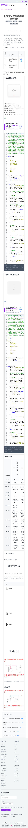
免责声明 (16, 773)
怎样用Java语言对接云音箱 (11, 731)
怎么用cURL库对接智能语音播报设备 (13, 718)
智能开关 (3, 744)
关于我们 (16, 768)
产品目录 (3, 741)
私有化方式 (3, 783)
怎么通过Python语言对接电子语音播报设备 (13, 723)
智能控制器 (3, 751)
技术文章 (7, 9)
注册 (22, 1)
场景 (15, 749)
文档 (11, 269)
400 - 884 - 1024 (7, 816)
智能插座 (3, 746)
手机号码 (3, 795)
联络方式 (16, 770)
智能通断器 (3, 749)
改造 (15, 751)
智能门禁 (3, 762)
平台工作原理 (4, 768)
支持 (16, 756)
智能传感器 (3, 757)
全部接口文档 (20, 126)
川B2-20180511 (5, 825)
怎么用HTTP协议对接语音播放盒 (12, 727)
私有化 (3, 780)
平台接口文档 (4, 776)
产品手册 (16, 761)
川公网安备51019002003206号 (19, 825)
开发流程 (3, 773)
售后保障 (16, 759)
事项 (3, 801)
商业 (15, 744)
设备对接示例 (4, 770)
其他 (14, 816)
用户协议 (16, 776)
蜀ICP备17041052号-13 (20, 823)
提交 (7, 810)
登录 (26, 1)
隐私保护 (11, 823)
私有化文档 (3, 785)
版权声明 (5, 823)
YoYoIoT (14, 822)
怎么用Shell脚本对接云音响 (11, 735)
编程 (11, 9)
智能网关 (3, 759)
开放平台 (3, 765)
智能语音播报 (4, 754)
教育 (15, 746)
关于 (17, 1)
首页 (2, 9)
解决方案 (17, 741)
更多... (5, 118)
